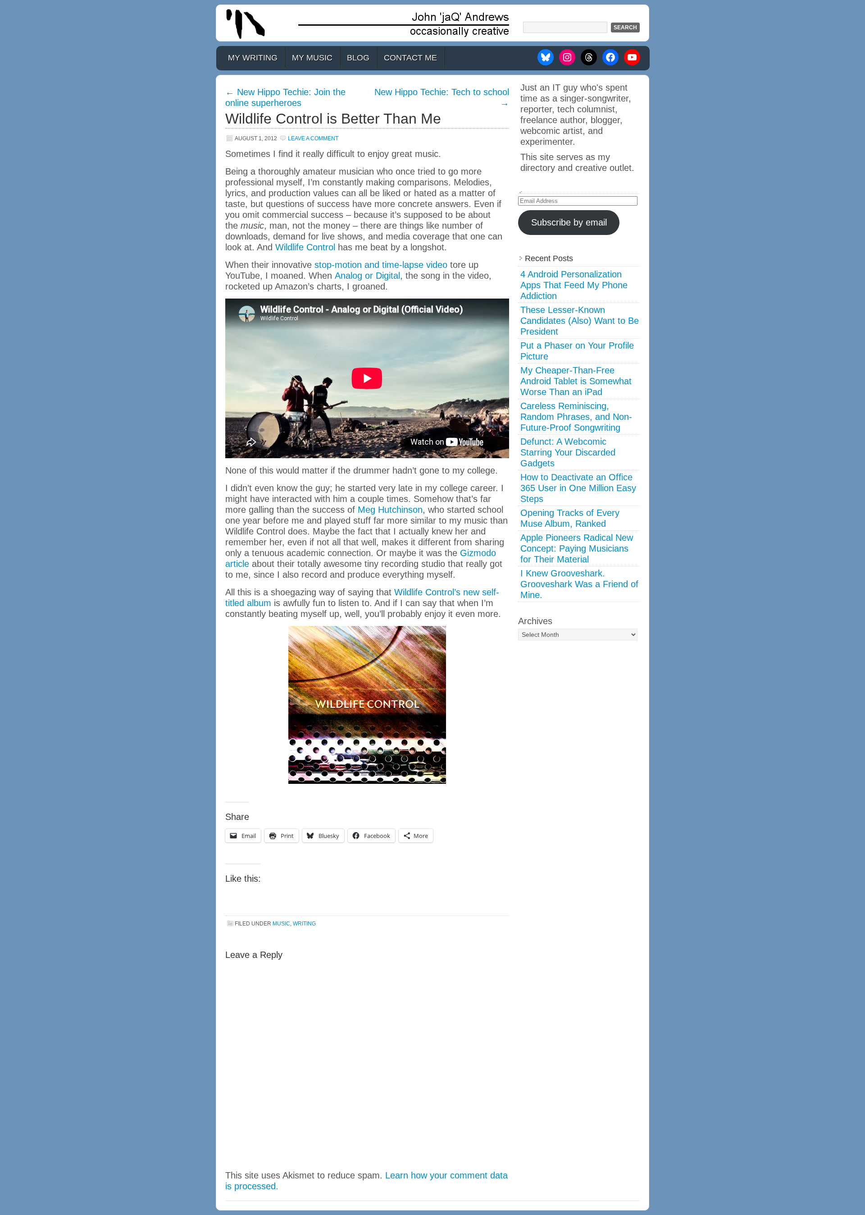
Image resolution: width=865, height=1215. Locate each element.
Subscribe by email (569, 222)
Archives (535, 621)
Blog (358, 57)
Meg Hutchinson (390, 510)
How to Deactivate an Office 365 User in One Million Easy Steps (578, 488)
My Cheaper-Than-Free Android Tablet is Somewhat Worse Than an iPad (576, 381)
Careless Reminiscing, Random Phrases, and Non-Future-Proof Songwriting (576, 417)
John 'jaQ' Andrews (432, 23)
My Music (312, 57)
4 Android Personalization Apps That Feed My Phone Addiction (574, 285)
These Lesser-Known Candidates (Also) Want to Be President (579, 320)
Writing (304, 923)
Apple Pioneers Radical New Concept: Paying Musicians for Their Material (576, 548)
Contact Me (410, 57)
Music (281, 923)
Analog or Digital (367, 276)
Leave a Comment (313, 138)
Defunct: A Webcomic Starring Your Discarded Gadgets (567, 452)
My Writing (253, 57)
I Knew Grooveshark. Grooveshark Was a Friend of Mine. (579, 584)
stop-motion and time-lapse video (380, 265)
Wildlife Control (305, 247)
